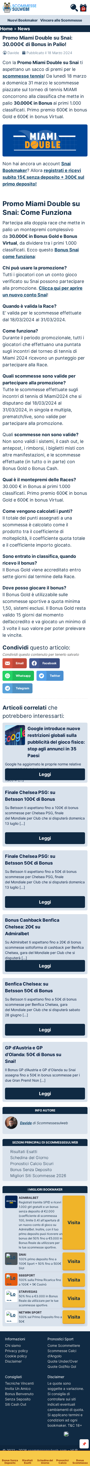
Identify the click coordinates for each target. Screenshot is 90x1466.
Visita (74, 1222)
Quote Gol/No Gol (62, 1366)
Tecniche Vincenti (19, 1383)
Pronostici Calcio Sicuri (32, 1163)
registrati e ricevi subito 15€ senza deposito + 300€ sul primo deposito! (43, 177)
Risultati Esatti (27, 1461)
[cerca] (74, 7)
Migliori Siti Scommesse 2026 (38, 1175)
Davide (13, 53)
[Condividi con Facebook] (44, 663)
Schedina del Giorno (45, 1461)
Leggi (45, 774)
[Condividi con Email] (14, 663)
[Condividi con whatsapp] (18, 676)
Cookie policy (16, 1356)
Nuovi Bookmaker (23, 20)
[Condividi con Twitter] (49, 676)
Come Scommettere (64, 1345)
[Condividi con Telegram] (17, 688)
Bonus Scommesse (80, 1461)
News (24, 28)
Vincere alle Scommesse (61, 20)
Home (6, 28)
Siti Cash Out (15, 1404)
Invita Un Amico (17, 1388)
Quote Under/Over (63, 1361)
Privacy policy (16, 1351)
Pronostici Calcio (62, 1461)
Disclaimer (13, 1361)
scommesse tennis (23, 76)
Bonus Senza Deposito (10, 1461)
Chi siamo (13, 1345)
